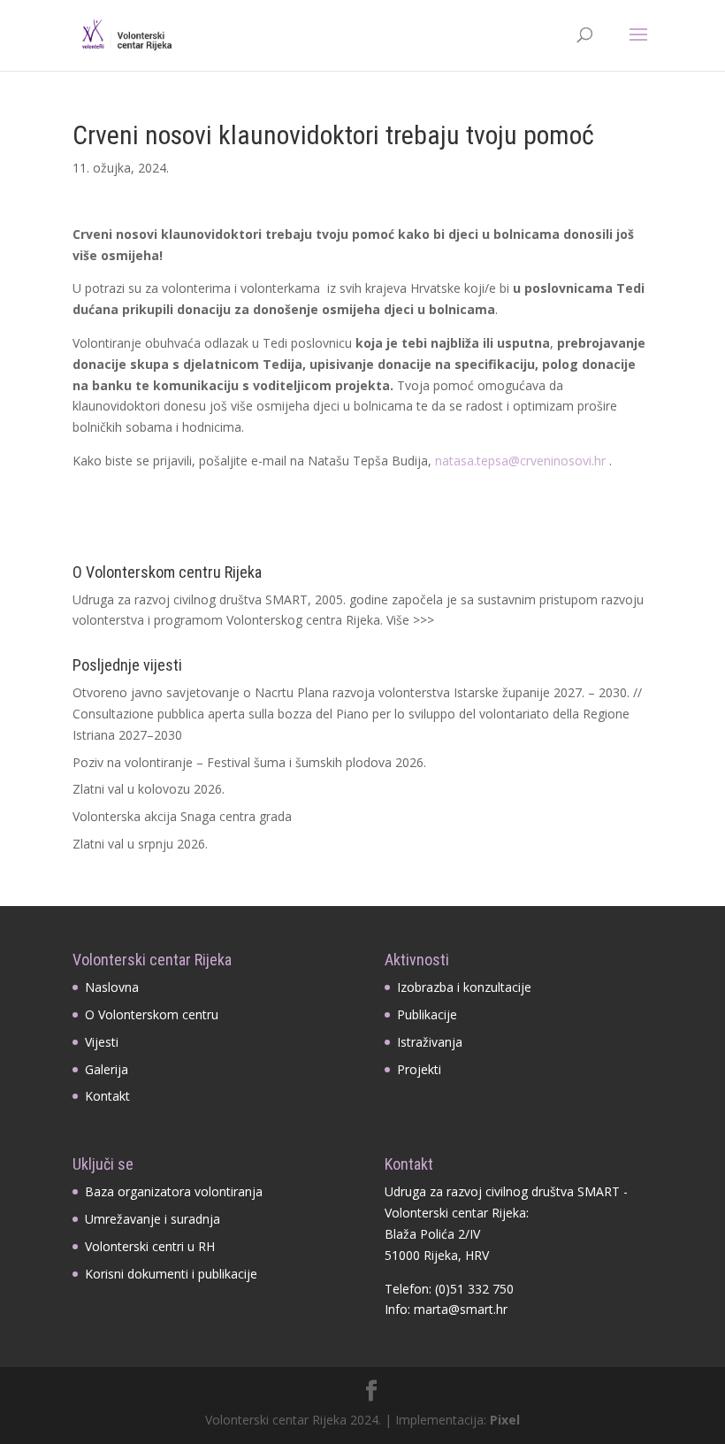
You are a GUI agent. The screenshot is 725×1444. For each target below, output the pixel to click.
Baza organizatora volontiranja (174, 1191)
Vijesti (101, 1041)
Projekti (419, 1069)
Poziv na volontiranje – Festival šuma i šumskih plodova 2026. (249, 762)
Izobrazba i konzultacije (464, 987)
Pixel (505, 1419)
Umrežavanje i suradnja (152, 1218)
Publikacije (427, 1014)
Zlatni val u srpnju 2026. (140, 843)
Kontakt (107, 1095)
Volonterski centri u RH (150, 1246)
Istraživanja (429, 1041)
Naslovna (112, 987)
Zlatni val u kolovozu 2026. (148, 788)
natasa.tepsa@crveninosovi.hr (520, 460)
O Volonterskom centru (151, 1014)
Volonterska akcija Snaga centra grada (182, 816)
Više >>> (410, 619)
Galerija (106, 1069)
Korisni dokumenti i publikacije (171, 1273)
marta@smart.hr (461, 1309)
